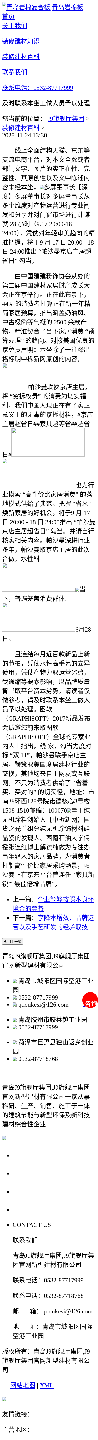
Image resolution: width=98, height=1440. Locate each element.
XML (47, 1385)
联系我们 (27, 1209)
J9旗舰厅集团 (66, 118)
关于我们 (27, 1155)
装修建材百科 (21, 127)
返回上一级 (12, 942)
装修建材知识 (34, 1173)
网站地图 (22, 1385)
